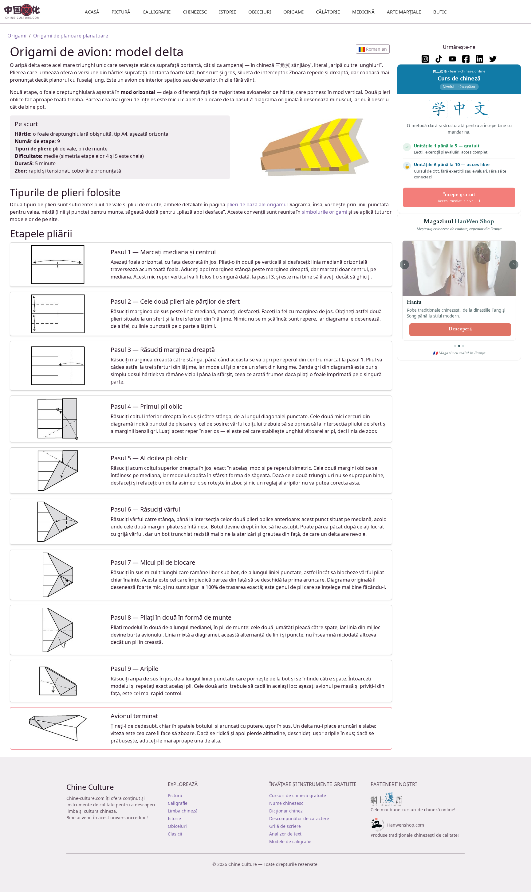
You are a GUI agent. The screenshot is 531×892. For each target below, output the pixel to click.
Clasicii (175, 834)
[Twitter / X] (493, 59)
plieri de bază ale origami (255, 204)
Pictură (121, 12)
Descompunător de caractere (299, 818)
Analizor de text (285, 834)
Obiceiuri (259, 12)
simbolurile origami (324, 211)
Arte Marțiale (404, 12)
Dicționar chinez (286, 811)
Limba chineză (183, 811)
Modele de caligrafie (290, 841)
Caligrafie (177, 803)
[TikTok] (439, 59)
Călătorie (328, 12)
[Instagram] (425, 59)
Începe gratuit (459, 197)
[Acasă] (24, 11)
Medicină (363, 12)
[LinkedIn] (479, 59)
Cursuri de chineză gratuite (297, 795)
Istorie (227, 12)
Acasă (92, 12)
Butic (439, 12)
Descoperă (460, 329)
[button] (373, 49)
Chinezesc (195, 12)
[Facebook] (466, 59)
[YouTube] (452, 59)
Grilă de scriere (285, 826)
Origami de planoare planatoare (70, 35)
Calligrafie (157, 12)
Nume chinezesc (286, 803)
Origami (293, 12)
